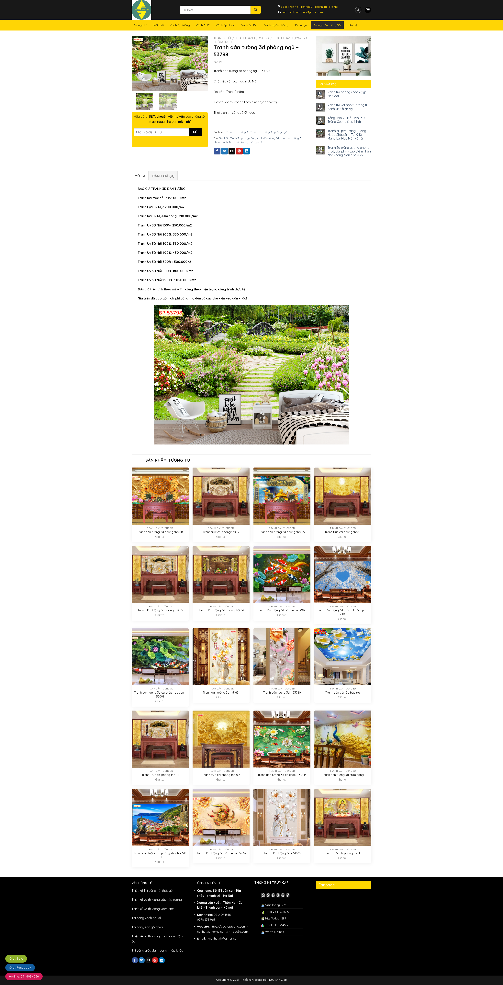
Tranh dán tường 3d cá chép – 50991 (282, 610)
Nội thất (158, 25)
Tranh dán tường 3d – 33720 (282, 692)
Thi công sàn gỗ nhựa (147, 927)
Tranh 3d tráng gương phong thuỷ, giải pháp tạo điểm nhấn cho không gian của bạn (349, 151)
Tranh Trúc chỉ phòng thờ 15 (343, 853)
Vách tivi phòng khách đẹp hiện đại (347, 94)
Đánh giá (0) (163, 176)
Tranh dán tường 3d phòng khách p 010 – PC (342, 612)
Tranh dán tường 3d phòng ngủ (269, 132)
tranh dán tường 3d (267, 138)
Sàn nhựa (300, 25)
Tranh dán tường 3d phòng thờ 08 (160, 532)
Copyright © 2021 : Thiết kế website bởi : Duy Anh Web (251, 979)
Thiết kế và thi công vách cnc (153, 909)
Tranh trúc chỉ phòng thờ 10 (343, 532)
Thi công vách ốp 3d (146, 918)
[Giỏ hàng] (368, 10)
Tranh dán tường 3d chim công (343, 775)
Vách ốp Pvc (249, 25)
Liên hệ (352, 25)
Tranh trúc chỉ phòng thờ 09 (221, 775)
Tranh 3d (224, 138)
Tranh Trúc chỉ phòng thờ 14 (160, 775)
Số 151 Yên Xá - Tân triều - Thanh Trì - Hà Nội (309, 6)
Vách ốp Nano (225, 25)
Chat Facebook (20, 967)
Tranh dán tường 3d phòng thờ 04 (221, 610)
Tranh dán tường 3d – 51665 (282, 853)
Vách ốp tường (180, 25)
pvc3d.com (240, 931)
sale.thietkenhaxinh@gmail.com (302, 12)
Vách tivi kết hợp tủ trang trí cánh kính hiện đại (348, 107)
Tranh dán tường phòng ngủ (245, 142)
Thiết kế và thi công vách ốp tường (157, 900)
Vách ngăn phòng (276, 25)
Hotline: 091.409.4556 (24, 976)
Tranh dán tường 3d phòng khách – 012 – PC (160, 855)
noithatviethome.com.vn (213, 931)
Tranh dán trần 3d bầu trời (343, 692)
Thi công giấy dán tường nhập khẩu (157, 950)
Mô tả (140, 176)
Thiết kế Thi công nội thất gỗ (152, 891)
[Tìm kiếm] (256, 10)
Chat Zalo (16, 958)
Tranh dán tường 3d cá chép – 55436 (221, 853)
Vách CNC (203, 25)
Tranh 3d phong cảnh (242, 138)
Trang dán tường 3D (327, 25)
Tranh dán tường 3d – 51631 (221, 692)
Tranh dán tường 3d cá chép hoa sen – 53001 (160, 694)
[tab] (140, 175)
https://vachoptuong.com (228, 926)
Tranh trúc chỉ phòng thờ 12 (221, 532)
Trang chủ (141, 25)
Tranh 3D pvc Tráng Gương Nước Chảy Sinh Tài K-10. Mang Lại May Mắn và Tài (347, 134)
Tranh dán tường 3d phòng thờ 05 (282, 532)
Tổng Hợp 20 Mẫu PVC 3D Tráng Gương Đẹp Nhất (346, 120)
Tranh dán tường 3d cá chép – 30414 (282, 775)
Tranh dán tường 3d (252, 38)
